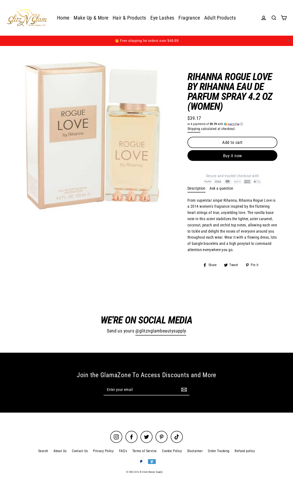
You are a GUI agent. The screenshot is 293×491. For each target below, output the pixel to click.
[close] (288, 40)
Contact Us (80, 451)
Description (196, 188)
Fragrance (189, 18)
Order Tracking (218, 451)
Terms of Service (144, 451)
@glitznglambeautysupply (160, 331)
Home (63, 18)
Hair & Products (129, 18)
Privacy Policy (103, 451)
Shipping (193, 129)
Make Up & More (91, 18)
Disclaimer (195, 451)
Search (43, 451)
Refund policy (245, 451)
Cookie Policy (172, 451)
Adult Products (220, 18)
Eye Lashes (162, 18)
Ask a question (221, 188)
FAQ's (123, 451)
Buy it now (232, 155)
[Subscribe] (183, 389)
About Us (60, 451)
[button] (232, 124)
